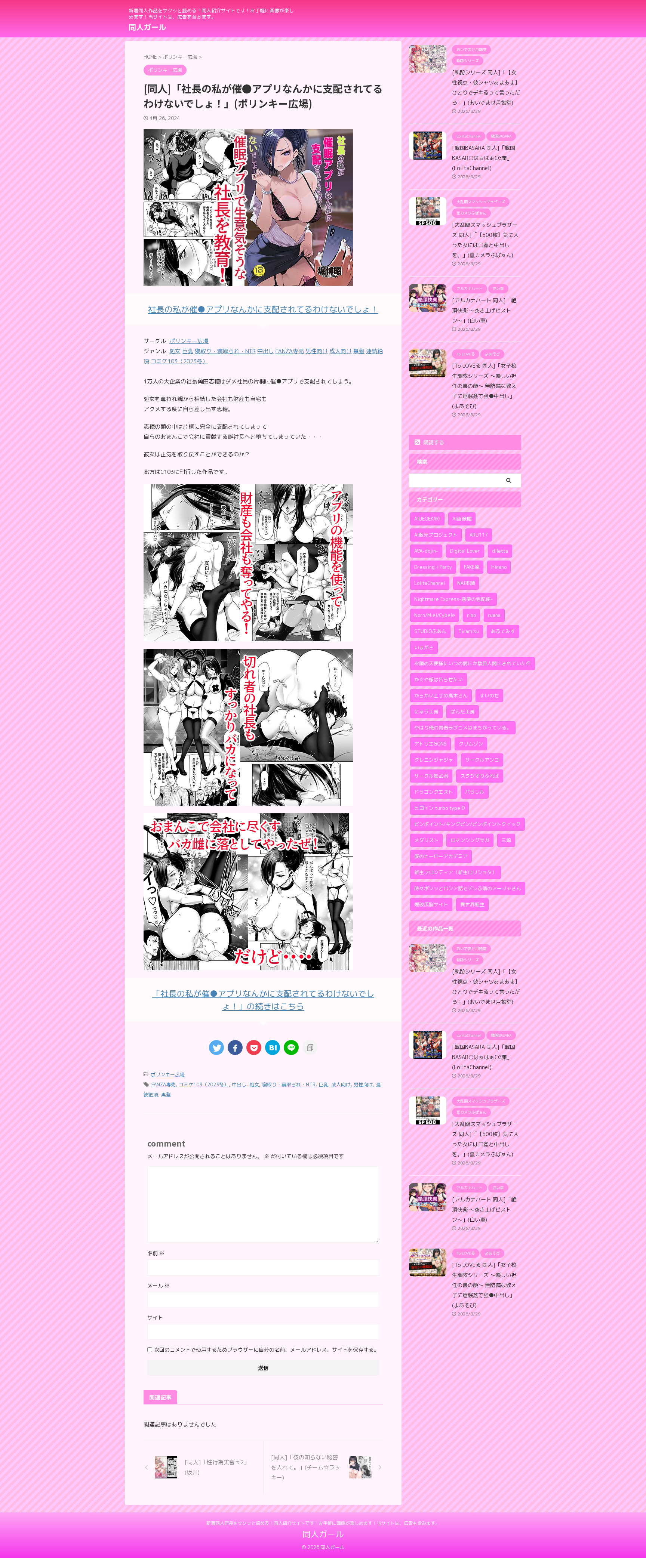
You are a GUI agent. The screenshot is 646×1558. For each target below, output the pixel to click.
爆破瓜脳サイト (431, 904)
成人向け (341, 1084)
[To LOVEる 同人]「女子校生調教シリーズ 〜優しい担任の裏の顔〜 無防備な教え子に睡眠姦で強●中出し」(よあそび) (484, 386)
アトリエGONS (430, 743)
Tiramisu (468, 631)
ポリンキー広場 (189, 341)
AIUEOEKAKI (427, 518)
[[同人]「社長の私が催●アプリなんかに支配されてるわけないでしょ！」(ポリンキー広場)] (272, 1047)
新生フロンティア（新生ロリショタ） (455, 872)
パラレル (475, 792)
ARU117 (479, 534)
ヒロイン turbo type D (439, 808)
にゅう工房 (426, 711)
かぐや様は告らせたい (438, 679)
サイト (155, 1317)
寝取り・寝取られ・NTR (289, 1084)
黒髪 (166, 1094)
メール (158, 1285)
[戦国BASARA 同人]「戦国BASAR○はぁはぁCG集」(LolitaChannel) (483, 158)
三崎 (506, 840)
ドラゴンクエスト (433, 792)
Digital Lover (465, 550)
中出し (239, 1084)
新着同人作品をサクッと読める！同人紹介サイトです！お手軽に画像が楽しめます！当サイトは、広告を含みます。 (323, 1523)
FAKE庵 (471, 567)
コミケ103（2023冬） (204, 1084)
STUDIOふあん (430, 631)
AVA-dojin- (426, 550)
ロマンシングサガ (469, 840)
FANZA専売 (163, 1084)
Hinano (499, 567)
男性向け (363, 1084)
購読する (433, 442)
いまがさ (424, 647)
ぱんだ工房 (462, 711)
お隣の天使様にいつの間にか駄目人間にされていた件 (472, 663)
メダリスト (426, 840)
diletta (500, 550)
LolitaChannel (429, 583)
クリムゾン (471, 743)
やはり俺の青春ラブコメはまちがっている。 (462, 727)
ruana (494, 615)
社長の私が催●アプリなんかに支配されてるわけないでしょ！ (263, 309)
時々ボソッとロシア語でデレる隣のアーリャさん (467, 888)
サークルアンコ (482, 759)
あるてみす (503, 631)
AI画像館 (461, 518)
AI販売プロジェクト (436, 534)
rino (471, 615)
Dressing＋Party (433, 567)
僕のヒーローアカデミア (441, 856)
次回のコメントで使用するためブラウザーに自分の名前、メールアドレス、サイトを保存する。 (266, 1349)
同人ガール (147, 27)
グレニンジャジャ (433, 759)
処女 (254, 1084)
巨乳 (323, 1084)
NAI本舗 (466, 583)
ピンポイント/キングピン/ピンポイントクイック (467, 824)
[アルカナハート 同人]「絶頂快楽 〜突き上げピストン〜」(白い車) (484, 310)
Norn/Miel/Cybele (434, 615)
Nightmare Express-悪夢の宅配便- (453, 599)
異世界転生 (472, 904)
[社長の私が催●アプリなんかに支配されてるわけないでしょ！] (248, 636)
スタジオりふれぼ (479, 775)
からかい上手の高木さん (441, 695)
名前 (155, 1253)
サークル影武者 (431, 775)
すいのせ (489, 695)
